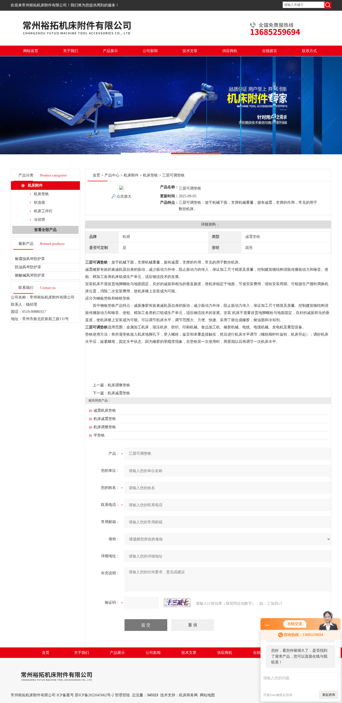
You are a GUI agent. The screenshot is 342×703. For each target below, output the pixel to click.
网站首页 (30, 51)
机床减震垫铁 (119, 393)
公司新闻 (150, 51)
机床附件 (35, 185)
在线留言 (269, 51)
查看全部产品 (45, 230)
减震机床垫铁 (105, 411)
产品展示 (110, 51)
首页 (96, 175)
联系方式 (309, 51)
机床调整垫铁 (119, 385)
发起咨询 (328, 695)
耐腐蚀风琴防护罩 (30, 259)
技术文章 (189, 51)
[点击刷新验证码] (177, 602)
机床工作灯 (43, 211)
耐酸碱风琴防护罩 (30, 275)
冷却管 (39, 220)
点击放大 (123, 196)
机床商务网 (188, 695)
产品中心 (111, 175)
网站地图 (207, 695)
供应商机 (229, 51)
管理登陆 (122, 695)
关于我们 (70, 51)
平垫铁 (99, 435)
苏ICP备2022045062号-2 (94, 695)
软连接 (39, 203)
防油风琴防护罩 (28, 267)
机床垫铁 (41, 194)
